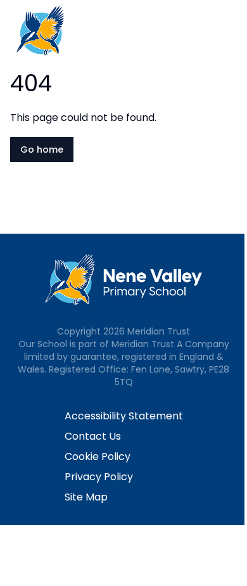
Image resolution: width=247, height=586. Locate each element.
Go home (41, 149)
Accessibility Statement (124, 416)
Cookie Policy (97, 456)
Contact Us (93, 436)
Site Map (86, 497)
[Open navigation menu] (229, 30)
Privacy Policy (99, 476)
